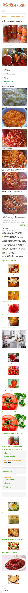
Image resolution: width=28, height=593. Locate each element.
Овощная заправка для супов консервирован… (12, 446)
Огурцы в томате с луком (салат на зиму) (13, 449)
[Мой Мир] (6, 462)
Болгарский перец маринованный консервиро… (13, 377)
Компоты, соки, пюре (7, 486)
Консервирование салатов (8, 483)
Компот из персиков (6, 301)
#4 (2, 239)
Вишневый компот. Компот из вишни (11, 363)
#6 (2, 230)
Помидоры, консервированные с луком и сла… (12, 433)
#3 (2, 243)
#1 (2, 253)
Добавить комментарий (7, 261)
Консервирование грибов (8, 487)
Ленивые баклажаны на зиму (8, 327)
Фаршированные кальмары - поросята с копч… (12, 539)
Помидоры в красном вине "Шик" (10, 411)
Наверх (25, 588)
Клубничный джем (6, 315)
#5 (2, 236)
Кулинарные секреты (7, 471)
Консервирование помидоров (8, 480)
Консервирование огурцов (8, 482)
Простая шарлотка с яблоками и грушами (11, 526)
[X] (8, 462)
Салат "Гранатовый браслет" (8, 573)
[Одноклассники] (5, 462)
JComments (14, 263)
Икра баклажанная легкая (8, 350)
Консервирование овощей (8, 479)
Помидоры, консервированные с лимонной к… (12, 390)
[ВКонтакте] (3, 462)
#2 (2, 247)
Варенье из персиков (6, 288)
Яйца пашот (4, 512)
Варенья (4, 484)
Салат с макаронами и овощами (9, 552)
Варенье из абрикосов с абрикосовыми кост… (12, 274)
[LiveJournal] (10, 462)
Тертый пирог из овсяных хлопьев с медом (11, 586)
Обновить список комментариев (9, 260)
